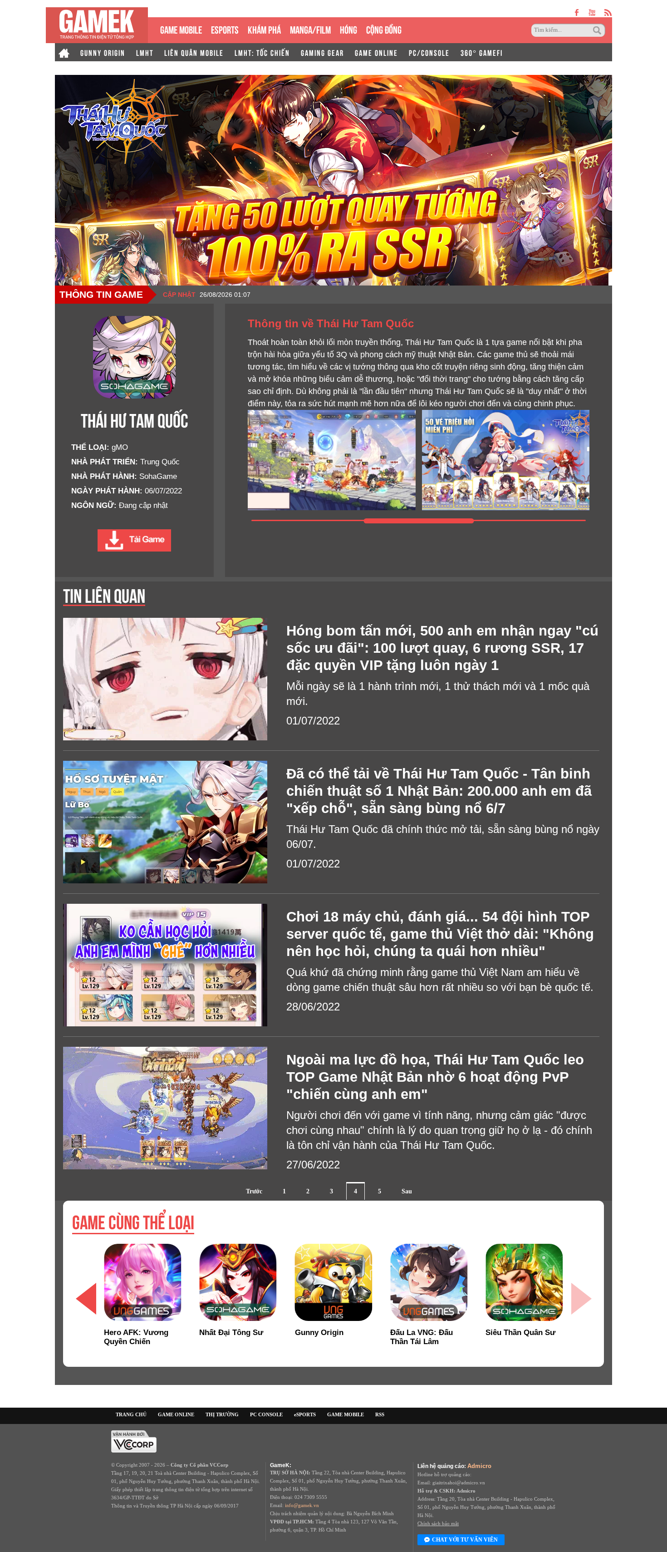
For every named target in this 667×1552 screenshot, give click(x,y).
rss (608, 12)
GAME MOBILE (181, 28)
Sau (407, 1191)
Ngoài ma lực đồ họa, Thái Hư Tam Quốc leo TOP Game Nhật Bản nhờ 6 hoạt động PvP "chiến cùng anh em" (435, 1077)
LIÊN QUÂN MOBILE (194, 52)
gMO (120, 447)
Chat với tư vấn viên (465, 1540)
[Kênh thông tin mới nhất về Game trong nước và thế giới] (97, 25)
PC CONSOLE (266, 1414)
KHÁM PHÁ (264, 28)
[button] (86, 1299)
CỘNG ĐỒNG (384, 28)
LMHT (144, 52)
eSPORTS (225, 28)
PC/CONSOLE (429, 52)
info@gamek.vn (302, 1505)
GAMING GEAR (322, 52)
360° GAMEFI (482, 52)
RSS (379, 1414)
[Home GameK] (64, 52)
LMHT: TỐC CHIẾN (262, 52)
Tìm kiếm (598, 30)
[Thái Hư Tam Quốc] (134, 540)
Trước (254, 1191)
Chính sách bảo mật (438, 1523)
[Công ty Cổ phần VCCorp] (134, 1441)
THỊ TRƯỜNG (222, 1414)
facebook (577, 12)
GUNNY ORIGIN (102, 52)
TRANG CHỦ (131, 1414)
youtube (592, 12)
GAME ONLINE (376, 52)
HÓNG (348, 28)
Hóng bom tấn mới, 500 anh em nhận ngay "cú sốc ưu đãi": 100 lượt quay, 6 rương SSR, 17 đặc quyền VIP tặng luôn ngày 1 (442, 648)
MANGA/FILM (310, 28)
